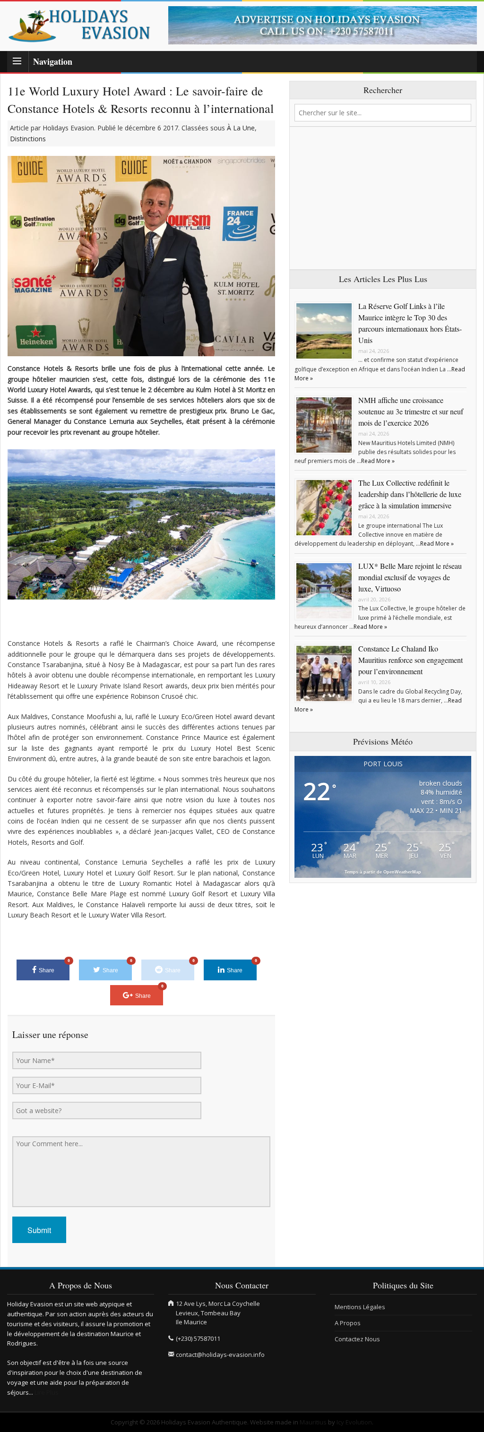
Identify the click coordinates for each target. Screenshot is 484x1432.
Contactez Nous (357, 1339)
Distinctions (28, 138)
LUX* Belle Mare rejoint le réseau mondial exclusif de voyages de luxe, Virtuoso (410, 577)
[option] (322, 25)
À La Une (241, 127)
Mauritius (313, 1422)
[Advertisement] (382, 198)
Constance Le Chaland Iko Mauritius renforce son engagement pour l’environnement (410, 659)
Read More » (378, 461)
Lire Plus (47, 1392)
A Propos (348, 1323)
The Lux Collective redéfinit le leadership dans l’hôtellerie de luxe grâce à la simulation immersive (409, 494)
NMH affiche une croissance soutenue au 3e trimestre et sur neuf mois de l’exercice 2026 (410, 411)
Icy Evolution (354, 1422)
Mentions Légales (360, 1307)
